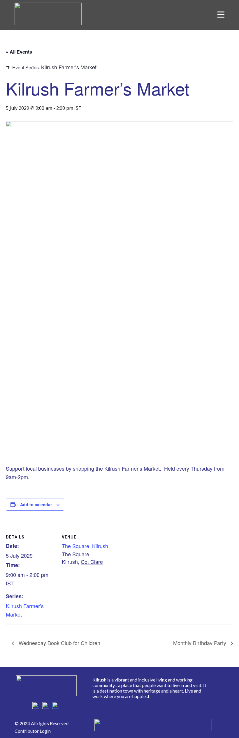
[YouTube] (55, 705)
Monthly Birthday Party (200, 643)
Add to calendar (36, 504)
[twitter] (45, 705)
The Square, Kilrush (85, 546)
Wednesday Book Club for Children (58, 643)
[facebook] (35, 705)
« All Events (19, 51)
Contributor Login (33, 731)
